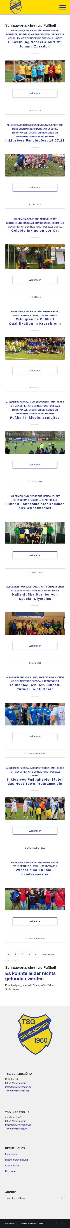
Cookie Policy (12, 1165)
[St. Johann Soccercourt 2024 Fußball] (35, 71)
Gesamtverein (41, 402)
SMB (26, 30)
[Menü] (60, 7)
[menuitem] (60, 7)
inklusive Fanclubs (32, 125)
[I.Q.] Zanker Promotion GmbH (29, 1223)
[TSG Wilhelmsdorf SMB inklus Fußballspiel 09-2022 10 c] (35, 808)
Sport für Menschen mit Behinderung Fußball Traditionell (38, 129)
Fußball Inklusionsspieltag (35, 417)
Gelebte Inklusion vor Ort (35, 230)
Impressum (11, 1154)
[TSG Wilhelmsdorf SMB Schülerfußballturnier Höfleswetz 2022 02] (35, 714)
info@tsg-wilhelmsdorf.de (18, 1087)
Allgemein (16, 30)
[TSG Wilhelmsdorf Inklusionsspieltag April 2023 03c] (35, 442)
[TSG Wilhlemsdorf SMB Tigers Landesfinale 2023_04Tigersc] (35, 533)
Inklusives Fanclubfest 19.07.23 (35, 140)
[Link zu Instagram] (62, 1223)
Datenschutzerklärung (16, 1159)
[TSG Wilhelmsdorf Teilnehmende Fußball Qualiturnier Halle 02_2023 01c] (35, 623)
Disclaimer (10, 1171)
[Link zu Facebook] (56, 1223)
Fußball (25, 402)
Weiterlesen (35, 93)
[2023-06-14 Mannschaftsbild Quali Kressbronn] (35, 348)
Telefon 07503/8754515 (17, 1090)
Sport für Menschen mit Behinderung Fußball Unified (37, 772)
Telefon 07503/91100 (16, 1128)
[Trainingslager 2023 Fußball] (35, 256)
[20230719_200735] (35, 165)
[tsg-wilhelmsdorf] (29, 7)
